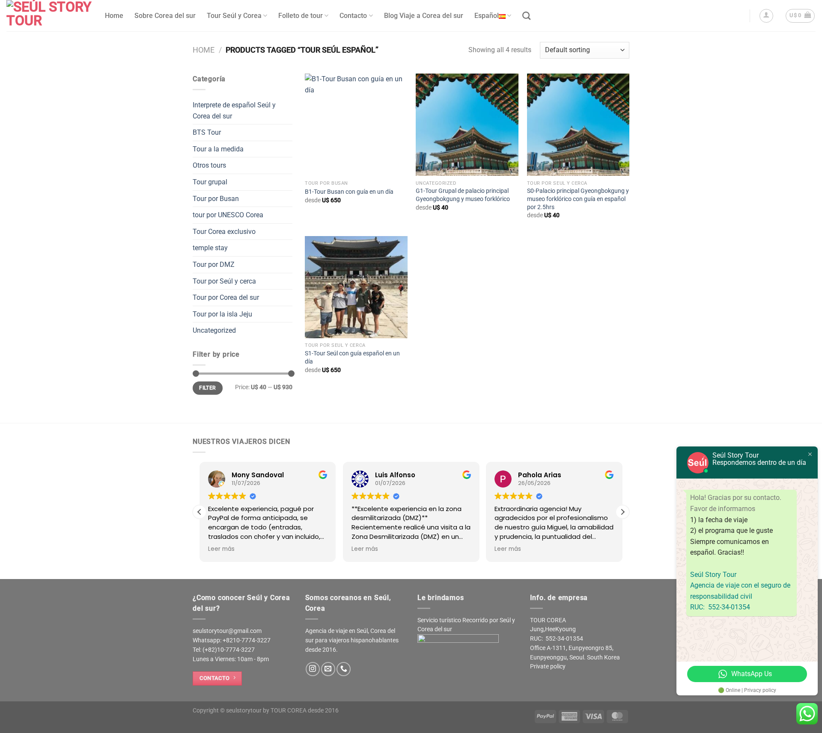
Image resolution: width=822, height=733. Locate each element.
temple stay (210, 248)
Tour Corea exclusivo (224, 232)
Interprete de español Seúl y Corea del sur (234, 110)
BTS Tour (207, 132)
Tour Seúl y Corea (234, 16)
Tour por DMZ (214, 264)
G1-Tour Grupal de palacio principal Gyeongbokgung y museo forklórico (463, 195)
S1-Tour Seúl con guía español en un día (352, 357)
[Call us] (344, 669)
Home (114, 16)
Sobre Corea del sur (165, 16)
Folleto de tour (300, 16)
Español (486, 16)
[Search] (526, 15)
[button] (622, 511)
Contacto (353, 16)
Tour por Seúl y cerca (224, 281)
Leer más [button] (221, 549)
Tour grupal (210, 182)
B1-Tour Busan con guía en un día (349, 191)
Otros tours (209, 165)
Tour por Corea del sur (226, 297)
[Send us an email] (328, 669)
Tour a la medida (218, 149)
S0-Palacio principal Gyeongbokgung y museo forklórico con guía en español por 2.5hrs (578, 198)
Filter (207, 388)
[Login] (766, 16)
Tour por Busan (216, 199)
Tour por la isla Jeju (222, 314)
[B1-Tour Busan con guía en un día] (356, 125)
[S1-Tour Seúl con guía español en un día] (356, 287)
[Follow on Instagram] (313, 669)
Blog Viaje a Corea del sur (423, 16)
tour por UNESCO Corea (228, 215)
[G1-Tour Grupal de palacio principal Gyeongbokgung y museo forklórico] (467, 125)
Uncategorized (214, 330)
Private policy (548, 666)
